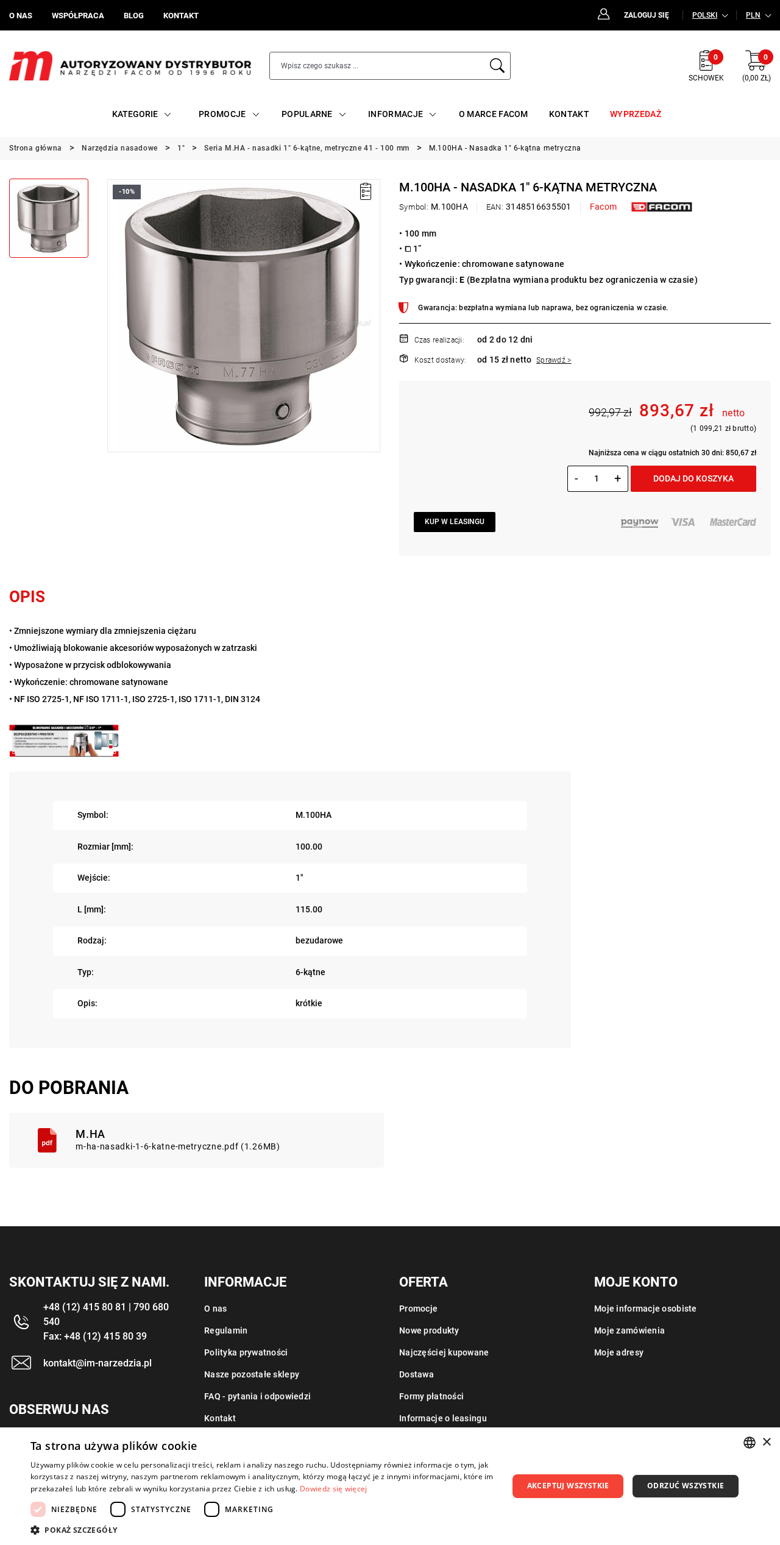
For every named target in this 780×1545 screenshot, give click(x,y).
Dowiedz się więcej (333, 1488)
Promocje (418, 1308)
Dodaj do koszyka (693, 478)
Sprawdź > (554, 360)
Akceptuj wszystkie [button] (568, 1485)
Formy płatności (431, 1396)
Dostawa (416, 1374)
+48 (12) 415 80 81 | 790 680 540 (106, 1314)
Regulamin (226, 1330)
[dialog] (390, 1486)
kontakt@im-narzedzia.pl (97, 1363)
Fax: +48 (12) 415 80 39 (95, 1336)
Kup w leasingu (454, 521)
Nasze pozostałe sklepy (251, 1374)
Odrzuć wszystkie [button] (685, 1485)
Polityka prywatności (246, 1352)
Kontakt (220, 1418)
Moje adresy (619, 1352)
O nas (215, 1308)
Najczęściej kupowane (444, 1352)
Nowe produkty (429, 1330)
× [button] (766, 1442)
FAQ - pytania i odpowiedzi (257, 1396)
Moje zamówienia (629, 1330)
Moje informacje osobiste (645, 1308)
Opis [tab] (27, 597)
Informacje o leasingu (443, 1418)
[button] (116, 316)
